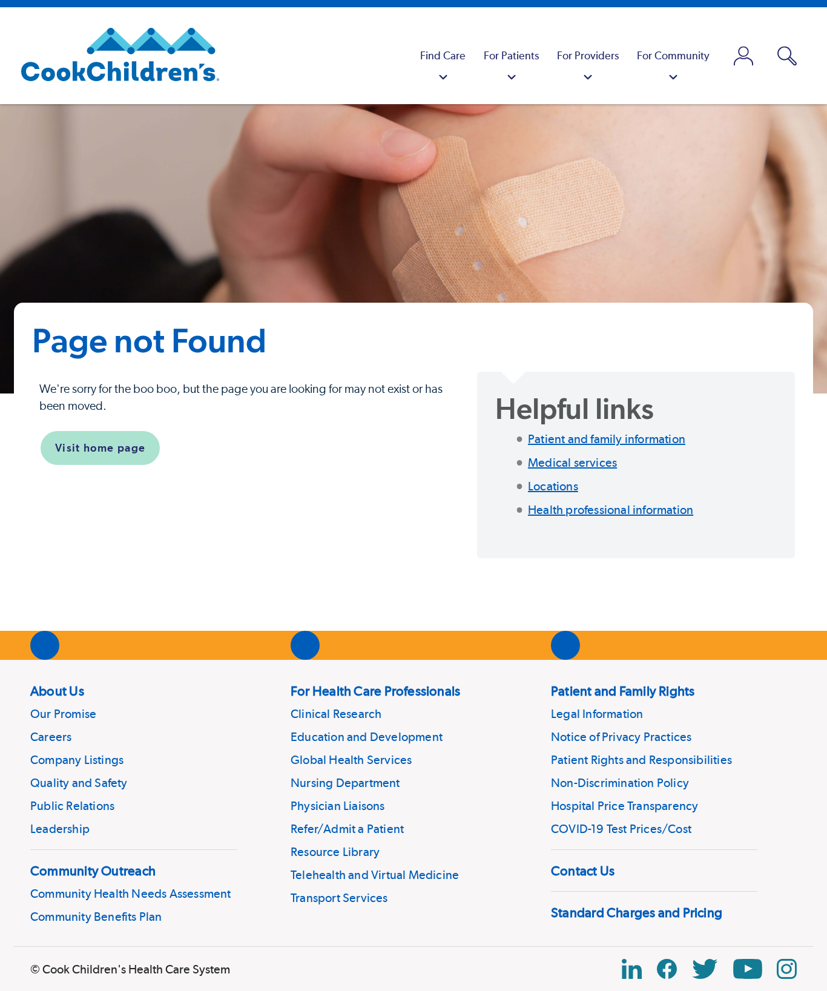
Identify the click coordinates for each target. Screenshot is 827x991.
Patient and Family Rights (623, 691)
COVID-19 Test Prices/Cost (621, 828)
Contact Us (582, 870)
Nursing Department (345, 782)
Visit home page (100, 447)
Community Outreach (93, 870)
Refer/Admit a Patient (347, 828)
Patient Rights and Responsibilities (641, 759)
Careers (50, 736)
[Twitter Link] (704, 969)
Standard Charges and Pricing (636, 912)
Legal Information (597, 713)
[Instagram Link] (787, 969)
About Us (57, 691)
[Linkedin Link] (631, 969)
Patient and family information (606, 439)
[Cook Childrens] (114, 55)
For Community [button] (673, 55)
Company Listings (77, 759)
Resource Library (335, 851)
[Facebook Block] (667, 969)
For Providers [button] (588, 55)
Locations (553, 486)
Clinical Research (336, 713)
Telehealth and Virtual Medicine (375, 875)
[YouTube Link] (748, 969)
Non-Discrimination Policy (620, 782)
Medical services (572, 462)
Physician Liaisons (338, 805)
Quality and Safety (79, 782)
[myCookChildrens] (743, 55)
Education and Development (367, 736)
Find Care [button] (443, 55)
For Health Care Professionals (375, 691)
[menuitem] (443, 55)
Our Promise (63, 713)
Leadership (60, 828)
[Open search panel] (787, 56)
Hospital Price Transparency (624, 805)
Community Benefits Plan (96, 916)
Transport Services (339, 898)
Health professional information (610, 509)
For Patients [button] (511, 55)
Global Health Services (351, 759)
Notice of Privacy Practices (621, 736)
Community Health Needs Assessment (130, 893)
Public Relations (72, 805)
